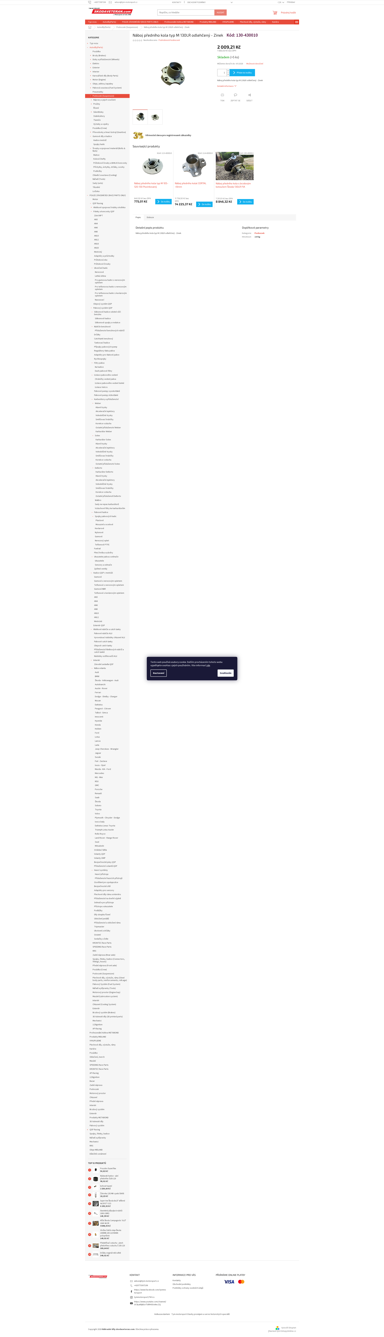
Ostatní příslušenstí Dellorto (108, 496)
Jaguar (98, 753)
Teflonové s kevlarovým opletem (109, 593)
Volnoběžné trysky (104, 415)
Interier (96, 71)
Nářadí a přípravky (98, 1137)
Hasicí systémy (101, 870)
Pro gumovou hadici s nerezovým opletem (110, 281)
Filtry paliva (99, 362)
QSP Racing (98, 203)
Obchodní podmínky (196, 2)
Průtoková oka (100, 259)
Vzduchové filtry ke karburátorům (110, 508)
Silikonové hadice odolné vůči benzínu (107, 313)
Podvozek (94, 1089)
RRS (94, 950)
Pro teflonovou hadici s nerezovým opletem (110, 288)
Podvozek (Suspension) (103, 95)
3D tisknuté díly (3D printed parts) (108, 1016)
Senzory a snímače (103, 564)
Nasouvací (99, 299)
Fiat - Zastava (101, 761)
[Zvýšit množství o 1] (227, 71)
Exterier (96, 67)
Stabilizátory (99, 116)
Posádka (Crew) (100, 128)
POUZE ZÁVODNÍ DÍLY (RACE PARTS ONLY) (108, 195)
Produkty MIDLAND (98, 1036)
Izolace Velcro (101, 387)
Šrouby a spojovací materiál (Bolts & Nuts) (109, 149)
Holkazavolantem (162, 1314)
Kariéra (93, 1048)
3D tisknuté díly (96, 1121)
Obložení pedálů (101, 918)
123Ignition (97, 1024)
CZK (280, 2)
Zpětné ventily (100, 568)
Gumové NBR (100, 589)
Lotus (97, 736)
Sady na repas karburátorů (107, 504)
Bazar (92, 1081)
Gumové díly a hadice (102, 136)
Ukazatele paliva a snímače (106, 556)
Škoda (98, 801)
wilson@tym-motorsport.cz (146, 1281)
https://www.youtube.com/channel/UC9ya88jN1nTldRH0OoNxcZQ (150, 1303)
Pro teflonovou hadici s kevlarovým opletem (111, 294)
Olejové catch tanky (103, 645)
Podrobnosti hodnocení (169, 40)
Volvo (97, 813)
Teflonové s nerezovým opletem (109, 585)
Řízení (96, 108)
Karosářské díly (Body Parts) (105, 75)
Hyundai (98, 720)
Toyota (98, 809)
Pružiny (96, 103)
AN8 (96, 231)
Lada (97, 745)
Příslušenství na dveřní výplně (107, 898)
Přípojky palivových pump (105, 346)
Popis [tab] (138, 217)
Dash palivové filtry (103, 370)
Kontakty (176, 2)
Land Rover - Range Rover (106, 837)
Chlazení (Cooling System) (104, 1004)
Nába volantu (100, 668)
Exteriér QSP (99, 625)
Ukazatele (99, 560)
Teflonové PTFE (102, 544)
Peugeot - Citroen (103, 708)
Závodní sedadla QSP (103, 664)
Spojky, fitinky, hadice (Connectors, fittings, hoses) (109, 960)
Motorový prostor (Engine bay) (106, 992)
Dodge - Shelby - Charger (106, 696)
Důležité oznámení (98, 1153)
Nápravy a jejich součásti (104, 99)
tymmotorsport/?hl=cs (144, 1297)
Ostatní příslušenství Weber (108, 427)
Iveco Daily (100, 821)
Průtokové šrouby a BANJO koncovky (110, 163)
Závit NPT (98, 215)
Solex (97, 435)
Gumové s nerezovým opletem (108, 581)
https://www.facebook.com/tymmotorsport (150, 1291)
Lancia (97, 741)
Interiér (96, 660)
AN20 (96, 247)
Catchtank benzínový (103, 338)
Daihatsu (99, 704)
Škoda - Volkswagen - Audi (106, 680)
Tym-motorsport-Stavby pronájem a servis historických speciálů (200, 1314)
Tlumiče (97, 120)
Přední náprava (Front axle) (105, 965)
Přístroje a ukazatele (103, 906)
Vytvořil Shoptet (288, 1327)
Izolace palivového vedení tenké (109, 383)
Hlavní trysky (101, 407)
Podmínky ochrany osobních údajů (188, 1288)
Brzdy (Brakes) (99, 55)
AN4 (96, 223)
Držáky (97, 334)
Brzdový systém (97, 1109)
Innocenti (99, 716)
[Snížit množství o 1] (227, 74)
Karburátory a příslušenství (106, 399)
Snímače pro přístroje (104, 902)
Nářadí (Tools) (99, 179)
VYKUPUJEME (95, 1040)
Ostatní (97, 934)
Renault (98, 793)
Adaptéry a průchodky (104, 256)
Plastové (100, 520)
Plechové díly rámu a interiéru (107, 894)
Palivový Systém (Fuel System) (106, 984)
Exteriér (96, 1008)
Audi (97, 672)
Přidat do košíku (244, 72)
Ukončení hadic (101, 268)
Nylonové (99, 532)
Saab (97, 797)
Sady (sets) (98, 183)
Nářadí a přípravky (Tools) (104, 988)
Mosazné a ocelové (104, 524)
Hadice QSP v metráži (103, 572)
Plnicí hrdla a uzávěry (103, 552)
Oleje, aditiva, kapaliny (103, 83)
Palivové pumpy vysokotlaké (107, 391)
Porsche (98, 789)
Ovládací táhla (100, 850)
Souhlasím (225, 673)
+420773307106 (141, 1285)
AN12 (96, 239)
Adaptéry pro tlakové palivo (106, 354)
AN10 (96, 235)
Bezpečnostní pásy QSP (105, 862)
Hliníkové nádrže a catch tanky (107, 629)
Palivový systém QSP (102, 308)
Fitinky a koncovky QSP (103, 211)
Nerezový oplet (102, 540)
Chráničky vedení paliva (105, 379)
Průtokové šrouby (102, 264)
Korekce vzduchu (103, 423)
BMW (97, 676)
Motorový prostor (98, 1093)
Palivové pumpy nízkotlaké (106, 395)
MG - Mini (99, 777)
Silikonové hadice (103, 318)
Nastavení (158, 673)
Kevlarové (99, 528)
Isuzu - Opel (100, 765)
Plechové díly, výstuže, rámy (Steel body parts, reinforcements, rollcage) (110, 979)
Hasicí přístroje (101, 874)
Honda (98, 724)
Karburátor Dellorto (104, 471)
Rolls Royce (100, 833)
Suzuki (98, 757)
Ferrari (98, 692)
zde (208, 665)
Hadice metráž (100, 140)
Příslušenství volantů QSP (105, 866)
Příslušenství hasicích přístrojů (108, 878)
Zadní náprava (96, 1085)
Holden (98, 728)
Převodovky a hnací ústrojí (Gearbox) (109, 132)
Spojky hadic (99, 144)
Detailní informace (225, 86)
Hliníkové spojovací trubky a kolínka (109, 207)
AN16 (96, 243)
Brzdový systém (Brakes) (104, 1012)
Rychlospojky (100, 358)
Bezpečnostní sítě (102, 886)
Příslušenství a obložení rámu (107, 922)
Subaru (98, 805)
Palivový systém (97, 1125)
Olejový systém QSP (102, 303)
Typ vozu (94, 43)
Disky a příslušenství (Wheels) (106, 59)
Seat (97, 842)
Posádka (96, 51)
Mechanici (97, 1020)
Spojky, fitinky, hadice (100, 1133)
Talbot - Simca (101, 712)
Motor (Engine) (99, 79)
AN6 (96, 227)
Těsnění (96, 187)
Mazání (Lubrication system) (105, 996)
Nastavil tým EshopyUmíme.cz (282, 1331)
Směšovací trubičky (104, 419)
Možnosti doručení (254, 63)
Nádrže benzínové (102, 326)
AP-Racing (97, 1028)
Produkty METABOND (99, 1117)
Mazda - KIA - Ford (103, 769)
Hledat (220, 12)
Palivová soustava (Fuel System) (107, 87)
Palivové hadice (101, 512)
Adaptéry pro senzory (104, 890)
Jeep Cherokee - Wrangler (107, 749)
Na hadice (99, 367)
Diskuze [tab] (150, 217)
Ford (97, 732)
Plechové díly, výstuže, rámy (103, 1044)
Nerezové (99, 272)
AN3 (96, 219)
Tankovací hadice (102, 342)
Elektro (96, 63)
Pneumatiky (98, 91)
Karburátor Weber (104, 431)
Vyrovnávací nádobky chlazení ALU (109, 637)
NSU (97, 781)
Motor (95, 199)
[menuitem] (92, 22)
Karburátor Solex (103, 439)
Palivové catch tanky (103, 641)
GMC (97, 785)
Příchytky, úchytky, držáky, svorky (108, 167)
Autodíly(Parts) (96, 47)
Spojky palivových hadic (105, 516)
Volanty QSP (99, 854)
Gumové (98, 536)
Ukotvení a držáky (102, 930)
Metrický (98, 251)
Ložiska (96, 191)
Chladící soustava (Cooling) (105, 175)
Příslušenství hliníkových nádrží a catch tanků (109, 651)
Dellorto (98, 468)
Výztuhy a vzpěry (101, 124)
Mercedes (99, 773)
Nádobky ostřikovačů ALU (105, 656)
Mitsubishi (99, 845)
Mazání (93, 1060)
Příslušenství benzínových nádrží (109, 330)
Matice (96, 155)
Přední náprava (96, 1101)
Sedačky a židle (101, 938)
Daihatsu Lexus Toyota (105, 825)
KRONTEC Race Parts (102, 942)
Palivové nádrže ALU (103, 633)
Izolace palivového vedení (106, 375)
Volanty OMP (99, 858)
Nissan (98, 700)
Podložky (97, 171)
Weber (98, 403)
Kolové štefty (99, 158)
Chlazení (93, 1097)
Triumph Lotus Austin (104, 829)
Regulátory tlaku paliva (104, 350)
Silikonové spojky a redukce (107, 322)
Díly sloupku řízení (102, 914)
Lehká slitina (100, 276)
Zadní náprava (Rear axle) (104, 955)
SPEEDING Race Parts (102, 946)
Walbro (98, 500)
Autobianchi (100, 684)
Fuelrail (97, 548)
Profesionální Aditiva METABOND (104, 1032)
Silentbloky (98, 112)
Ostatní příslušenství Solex (108, 463)
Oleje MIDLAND (96, 1149)
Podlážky (98, 910)
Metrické (98, 621)
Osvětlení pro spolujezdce (106, 882)
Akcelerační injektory (105, 411)
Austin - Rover (101, 688)
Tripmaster (99, 926)
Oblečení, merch (97, 1057)
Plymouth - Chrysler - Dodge (107, 817)
